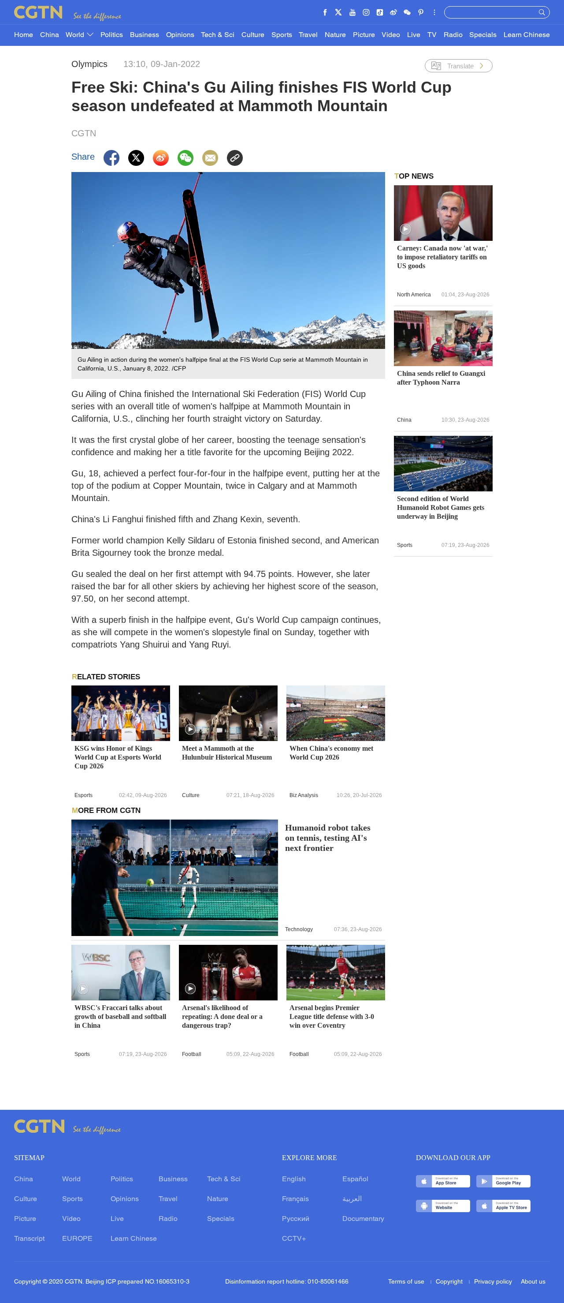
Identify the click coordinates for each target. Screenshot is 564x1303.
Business (144, 35)
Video (391, 35)
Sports (281, 35)
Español (355, 1179)
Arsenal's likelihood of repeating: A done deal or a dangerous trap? (222, 1016)
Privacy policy (493, 1282)
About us (533, 1282)
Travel (308, 35)
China (49, 35)
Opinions (180, 35)
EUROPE (77, 1239)
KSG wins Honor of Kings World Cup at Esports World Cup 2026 (117, 757)
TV (432, 35)
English (294, 1179)
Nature (335, 35)
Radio (453, 35)
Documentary (363, 1219)
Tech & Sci (217, 35)
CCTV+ (294, 1239)
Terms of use (407, 1282)
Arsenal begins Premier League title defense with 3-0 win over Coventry (331, 1016)
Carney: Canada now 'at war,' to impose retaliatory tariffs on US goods (442, 257)
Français (295, 1199)
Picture (364, 35)
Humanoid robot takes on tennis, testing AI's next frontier (328, 838)
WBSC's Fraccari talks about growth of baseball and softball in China (120, 1016)
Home (23, 35)
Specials (483, 35)
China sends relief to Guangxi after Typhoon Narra (441, 378)
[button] (190, 729)
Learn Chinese (527, 35)
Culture (252, 35)
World (76, 35)
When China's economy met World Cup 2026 (331, 753)
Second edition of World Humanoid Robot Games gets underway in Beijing (440, 507)
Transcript (29, 1239)
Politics (111, 35)
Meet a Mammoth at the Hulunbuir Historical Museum (227, 753)
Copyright (450, 1282)
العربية (352, 1199)
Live (413, 35)
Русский (295, 1219)
